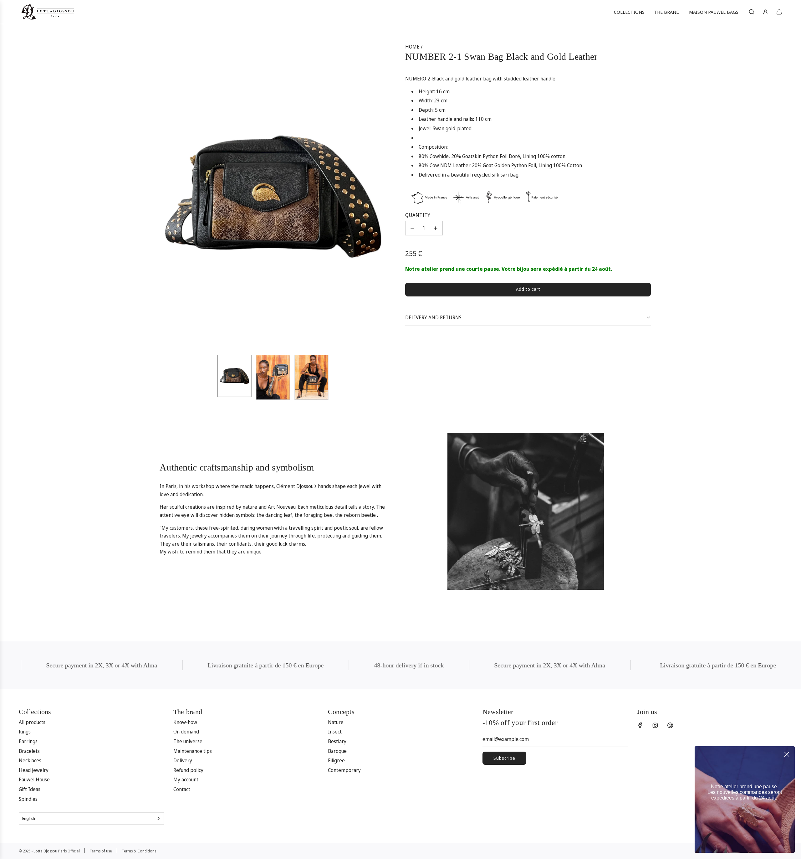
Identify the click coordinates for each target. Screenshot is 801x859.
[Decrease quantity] (412, 228)
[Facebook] (640, 725)
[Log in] (765, 12)
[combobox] (91, 818)
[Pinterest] (670, 725)
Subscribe (504, 758)
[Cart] (779, 12)
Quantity (417, 215)
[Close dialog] (786, 754)
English (28, 818)
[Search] (751, 12)
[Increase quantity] (435, 228)
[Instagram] (655, 725)
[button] (158, 196)
